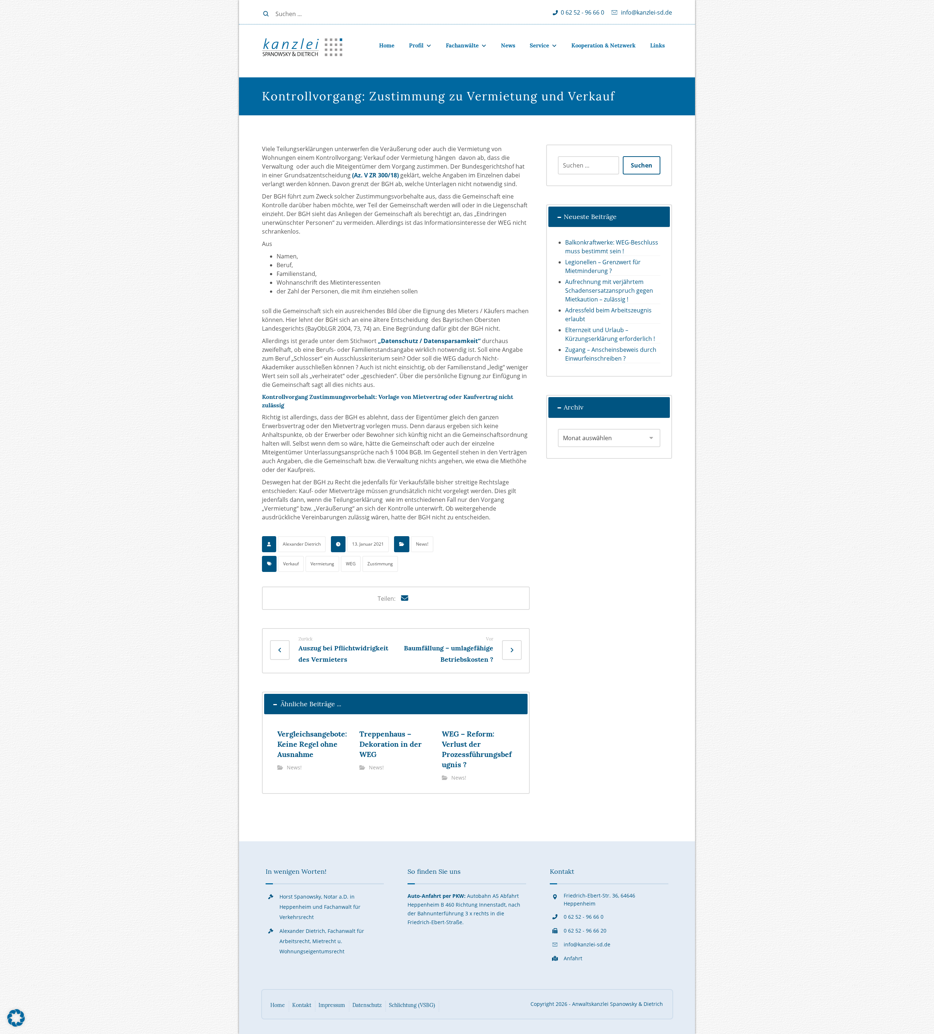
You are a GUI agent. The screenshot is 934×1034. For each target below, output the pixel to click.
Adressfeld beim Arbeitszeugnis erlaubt (608, 314)
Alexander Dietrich (302, 544)
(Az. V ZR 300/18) (375, 175)
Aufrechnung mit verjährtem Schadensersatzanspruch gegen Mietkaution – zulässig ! (609, 290)
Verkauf (291, 564)
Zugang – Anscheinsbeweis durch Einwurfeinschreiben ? (610, 354)
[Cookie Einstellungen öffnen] (16, 1024)
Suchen (641, 165)
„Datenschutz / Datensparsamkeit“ (429, 341)
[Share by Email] (404, 598)
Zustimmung (380, 564)
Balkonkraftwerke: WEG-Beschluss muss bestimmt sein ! (611, 246)
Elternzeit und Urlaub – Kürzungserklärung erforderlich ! (610, 334)
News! (422, 544)
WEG (351, 564)
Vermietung (322, 564)
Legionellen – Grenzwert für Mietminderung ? (603, 266)
